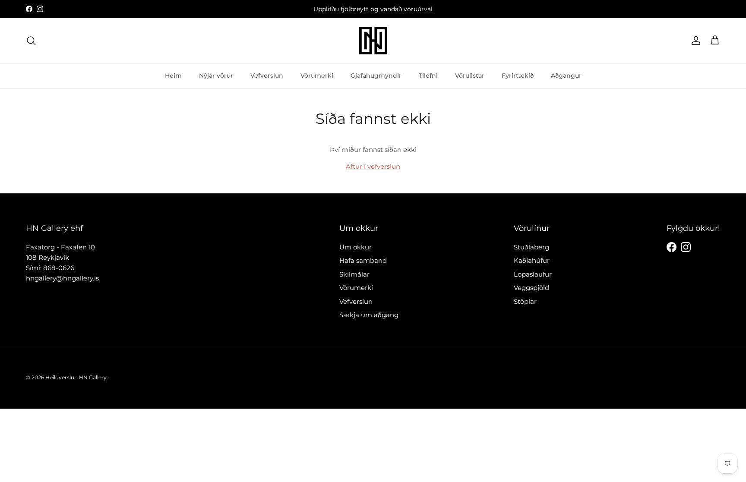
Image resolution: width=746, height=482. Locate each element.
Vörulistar (469, 75)
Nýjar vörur (216, 75)
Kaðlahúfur (532, 260)
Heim (173, 75)
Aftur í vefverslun (373, 166)
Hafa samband (363, 260)
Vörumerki (316, 75)
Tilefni (428, 75)
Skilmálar (354, 274)
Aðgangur (566, 75)
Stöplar (525, 301)
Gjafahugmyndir (376, 75)
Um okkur (355, 247)
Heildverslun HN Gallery (76, 377)
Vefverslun (266, 75)
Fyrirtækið (518, 75)
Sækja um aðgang (368, 315)
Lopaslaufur (533, 274)
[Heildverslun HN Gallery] (373, 41)
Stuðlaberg (531, 247)
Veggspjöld (531, 288)
